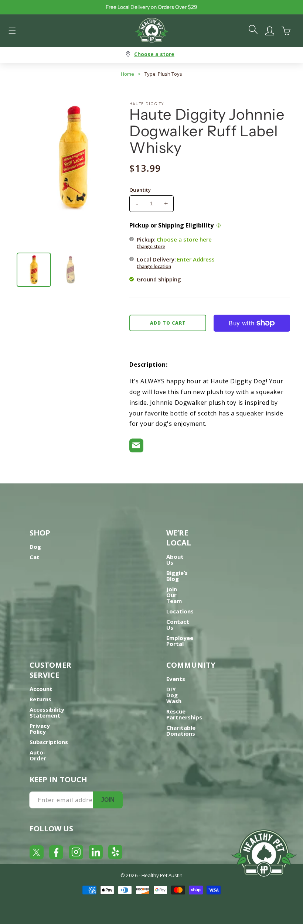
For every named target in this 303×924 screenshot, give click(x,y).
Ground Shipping (159, 279)
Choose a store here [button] (184, 239)
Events (175, 679)
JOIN (108, 800)
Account (41, 689)
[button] (12, 30)
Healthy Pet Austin (162, 875)
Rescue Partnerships (184, 714)
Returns (40, 699)
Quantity (140, 189)
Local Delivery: (176, 263)
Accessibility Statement (47, 712)
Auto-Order (38, 755)
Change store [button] (151, 246)
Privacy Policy (40, 729)
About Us (175, 559)
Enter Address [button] (196, 259)
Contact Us (177, 624)
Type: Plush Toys (163, 74)
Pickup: (174, 243)
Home (127, 74)
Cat (35, 557)
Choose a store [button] (154, 54)
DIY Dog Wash (173, 695)
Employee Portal (179, 641)
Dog (35, 547)
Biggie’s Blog (177, 576)
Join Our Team (174, 595)
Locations (180, 611)
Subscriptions (49, 742)
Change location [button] (154, 266)
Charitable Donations (180, 730)
